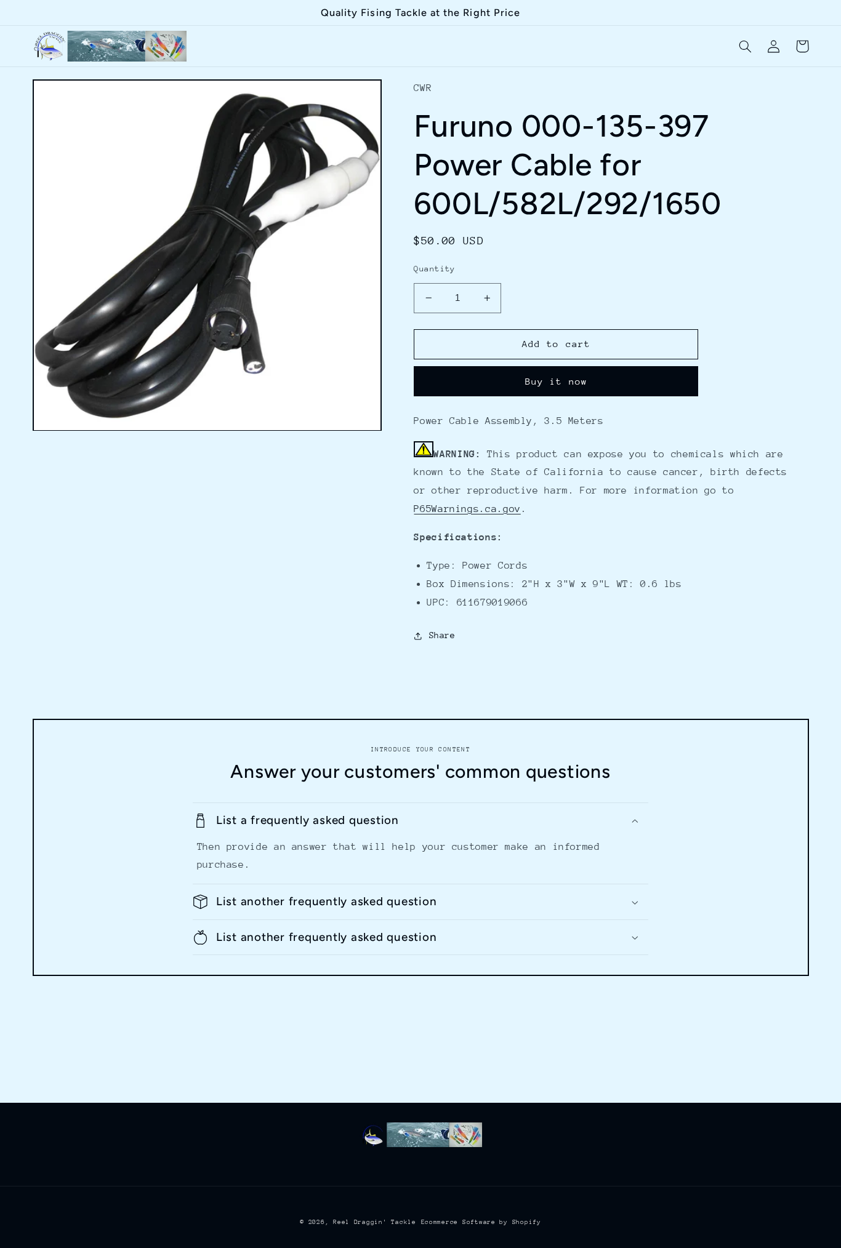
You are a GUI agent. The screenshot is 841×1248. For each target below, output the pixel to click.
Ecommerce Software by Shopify (481, 1222)
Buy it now (556, 381)
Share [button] (442, 635)
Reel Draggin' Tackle (374, 1222)
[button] (745, 46)
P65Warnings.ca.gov (467, 508)
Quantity (434, 268)
